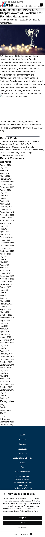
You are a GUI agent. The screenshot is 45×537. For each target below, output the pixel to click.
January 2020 (5, 337)
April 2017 (4, 398)
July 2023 (4, 256)
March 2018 (5, 378)
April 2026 (4, 173)
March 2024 (5, 234)
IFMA (34, 128)
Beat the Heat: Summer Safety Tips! (15, 144)
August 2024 (5, 223)
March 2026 (5, 176)
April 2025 (4, 201)
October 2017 (6, 387)
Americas (4, 125)
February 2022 (6, 304)
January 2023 (5, 273)
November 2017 (7, 384)
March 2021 (5, 312)
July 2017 (4, 392)
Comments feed (7, 422)
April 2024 (4, 231)
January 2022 (5, 306)
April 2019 (4, 351)
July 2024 (4, 226)
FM (23, 128)
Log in (2, 416)
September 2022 (7, 284)
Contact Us (22, 453)
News (22, 463)
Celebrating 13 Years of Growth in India (17, 147)
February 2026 (6, 179)
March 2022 (5, 301)
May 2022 (4, 295)
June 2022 (4, 292)
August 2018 (5, 367)
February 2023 (6, 270)
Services (22, 444)
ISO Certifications (22, 472)
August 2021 (5, 309)
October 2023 (6, 248)
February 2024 (6, 237)
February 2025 (6, 206)
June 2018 (4, 373)
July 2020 (4, 323)
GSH (28, 128)
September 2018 (7, 365)
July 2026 (4, 167)
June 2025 (4, 195)
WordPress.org (6, 424)
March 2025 (5, 204)
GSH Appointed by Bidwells (12, 155)
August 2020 (5, 320)
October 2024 (6, 217)
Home (22, 435)
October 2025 (6, 184)
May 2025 (4, 198)
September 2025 (7, 187)
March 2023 (5, 267)
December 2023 (7, 242)
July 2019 (4, 345)
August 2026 (5, 165)
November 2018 (7, 359)
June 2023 (4, 259)
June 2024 (4, 229)
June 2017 (4, 395)
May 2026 (4, 170)
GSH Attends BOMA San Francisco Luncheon (19, 141)
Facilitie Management (31, 125)
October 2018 (6, 362)
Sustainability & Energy (22, 458)
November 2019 (7, 342)
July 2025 (4, 192)
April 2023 (4, 265)
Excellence (15, 125)
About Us (22, 439)
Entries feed (5, 419)
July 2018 (4, 370)
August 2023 (5, 254)
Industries (23, 449)
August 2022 (5, 287)
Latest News (15, 121)
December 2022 (7, 276)
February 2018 (6, 381)
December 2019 (7, 340)
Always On (33, 121)
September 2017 (7, 390)
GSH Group (5, 56)
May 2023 (4, 262)
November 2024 (7, 215)
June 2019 (4, 348)
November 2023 (7, 245)
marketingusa (6, 23)
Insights (3, 407)
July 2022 (4, 290)
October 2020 (6, 315)
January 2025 (5, 209)
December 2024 (7, 212)
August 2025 (5, 190)
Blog (2, 404)
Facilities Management (10, 128)
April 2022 (4, 298)
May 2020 (4, 328)
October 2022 (6, 281)
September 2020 (7, 317)
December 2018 (7, 356)
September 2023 (7, 251)
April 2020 (4, 331)
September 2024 (7, 220)
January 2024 (5, 240)
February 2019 (6, 353)
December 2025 (7, 181)
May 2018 (4, 376)
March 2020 (5, 334)
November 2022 (7, 279)
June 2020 (4, 326)
